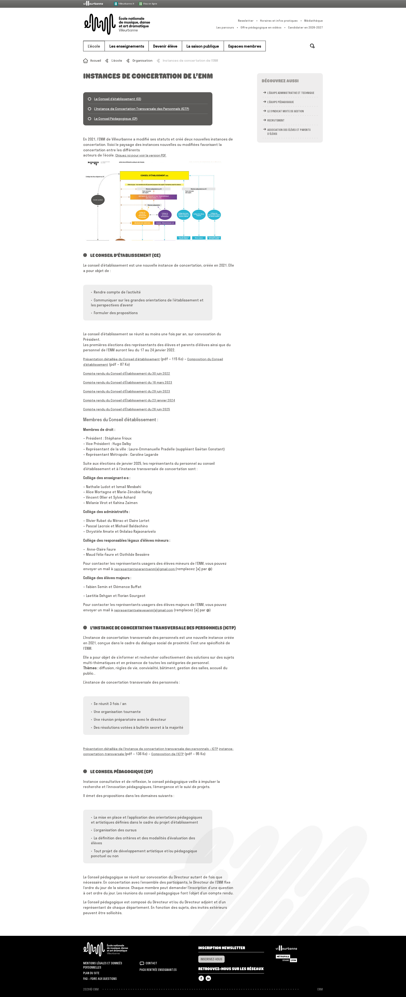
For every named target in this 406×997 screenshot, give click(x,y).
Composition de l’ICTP (167, 754)
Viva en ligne (149, 3)
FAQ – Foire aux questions (100, 979)
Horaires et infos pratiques (279, 20)
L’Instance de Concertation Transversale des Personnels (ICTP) (141, 109)
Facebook (201, 978)
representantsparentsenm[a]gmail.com (145, 569)
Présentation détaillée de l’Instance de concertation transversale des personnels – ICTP (150, 749)
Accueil (95, 60)
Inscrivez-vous (211, 959)
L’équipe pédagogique (280, 102)
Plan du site (91, 973)
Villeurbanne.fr (126, 3)
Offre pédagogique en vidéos (261, 27)
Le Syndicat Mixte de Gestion (285, 111)
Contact (151, 963)
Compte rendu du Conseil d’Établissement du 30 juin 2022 (126, 373)
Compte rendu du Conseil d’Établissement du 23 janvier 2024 (129, 400)
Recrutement (276, 120)
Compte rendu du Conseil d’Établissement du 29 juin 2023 (126, 391)
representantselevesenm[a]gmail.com (143, 610)
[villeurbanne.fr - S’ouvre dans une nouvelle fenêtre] (96, 3)
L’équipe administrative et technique (290, 93)
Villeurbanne (286, 949)
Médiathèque (313, 20)
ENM (112, 949)
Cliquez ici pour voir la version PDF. (140, 155)
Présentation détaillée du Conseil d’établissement (121, 359)
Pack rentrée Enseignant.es (158, 970)
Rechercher (312, 46)
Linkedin (208, 978)
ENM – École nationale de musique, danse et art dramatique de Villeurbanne (126, 24)
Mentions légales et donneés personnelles (102, 965)
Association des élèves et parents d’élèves (289, 132)
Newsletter (246, 20)
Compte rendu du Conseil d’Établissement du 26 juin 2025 (126, 409)
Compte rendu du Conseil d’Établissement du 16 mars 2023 (127, 382)
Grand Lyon (286, 958)
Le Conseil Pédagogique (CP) (115, 118)
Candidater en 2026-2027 (305, 27)
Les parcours (225, 27)
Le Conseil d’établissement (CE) (117, 99)
